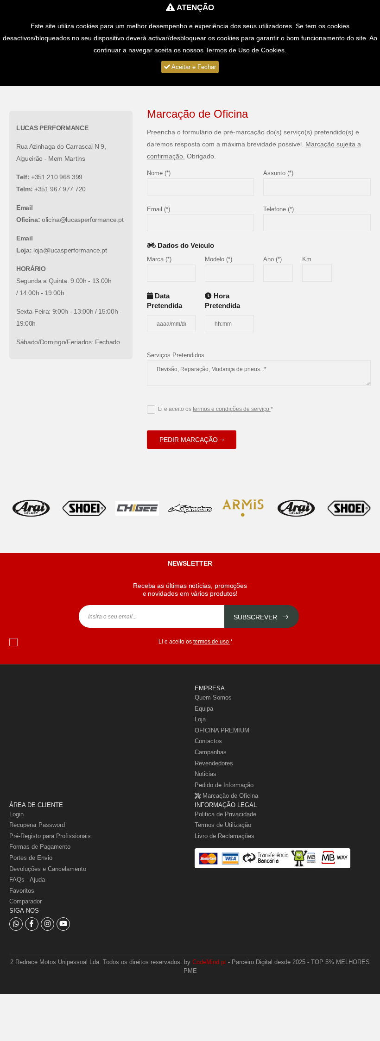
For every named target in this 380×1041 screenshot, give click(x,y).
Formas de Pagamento (39, 846)
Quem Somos (213, 697)
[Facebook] (31, 924)
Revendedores (214, 763)
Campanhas (211, 752)
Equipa (204, 708)
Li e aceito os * (215, 409)
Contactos (208, 741)
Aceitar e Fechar (193, 66)
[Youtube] (63, 924)
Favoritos (21, 890)
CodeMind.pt (209, 962)
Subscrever (256, 617)
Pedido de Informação (224, 785)
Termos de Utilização (223, 824)
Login (16, 814)
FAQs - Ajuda (27, 879)
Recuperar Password (37, 824)
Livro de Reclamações (224, 836)
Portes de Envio (30, 857)
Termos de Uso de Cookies (245, 50)
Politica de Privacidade (225, 814)
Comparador (25, 901)
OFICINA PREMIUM (222, 730)
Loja (200, 719)
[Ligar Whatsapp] (16, 924)
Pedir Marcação (188, 439)
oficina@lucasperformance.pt (82, 219)
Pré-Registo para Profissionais (50, 836)
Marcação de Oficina (229, 795)
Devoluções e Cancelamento (47, 868)
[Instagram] (47, 924)
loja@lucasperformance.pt (70, 250)
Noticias (205, 773)
